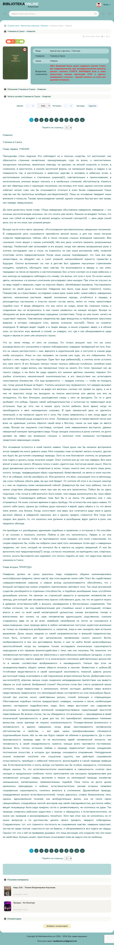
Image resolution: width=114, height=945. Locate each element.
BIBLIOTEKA (21, 5)
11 (82, 120)
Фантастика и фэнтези (30, 26)
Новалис (54, 61)
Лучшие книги (13, 26)
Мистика (44, 26)
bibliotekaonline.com (47, 936)
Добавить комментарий (57, 926)
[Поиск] (95, 13)
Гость (105, 4)
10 (77, 120)
